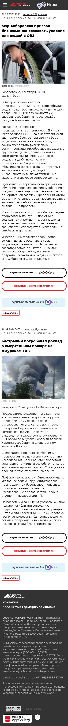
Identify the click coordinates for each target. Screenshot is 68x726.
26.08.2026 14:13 (11, 329)
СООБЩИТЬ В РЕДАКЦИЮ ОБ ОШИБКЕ (29, 607)
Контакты (10, 602)
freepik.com (22, 85)
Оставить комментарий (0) (34, 286)
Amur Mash (9, 400)
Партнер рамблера (33, 709)
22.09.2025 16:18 (11, 14)
